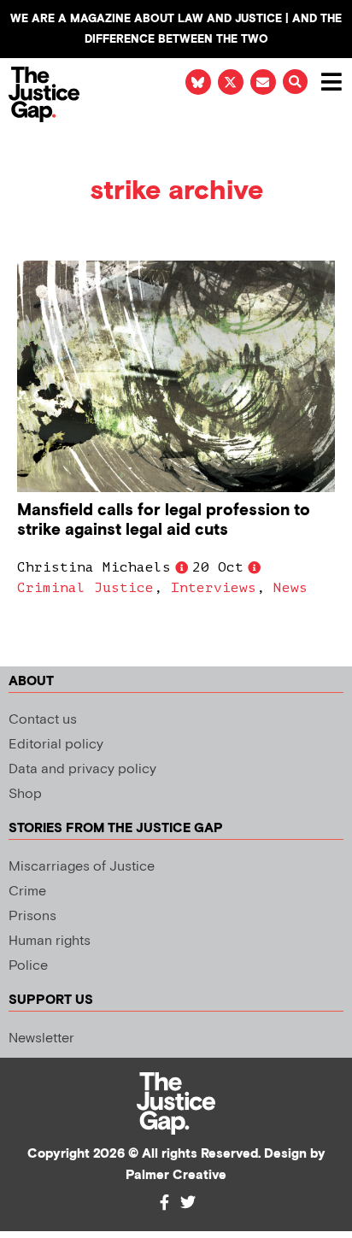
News (290, 588)
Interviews (213, 588)
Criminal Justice (85, 588)
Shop (25, 794)
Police (28, 966)
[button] (295, 82)
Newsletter (41, 1038)
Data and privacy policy (82, 769)
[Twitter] (188, 1202)
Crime (27, 892)
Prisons (32, 916)
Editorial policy (56, 745)
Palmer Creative (176, 1175)
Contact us (43, 720)
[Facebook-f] (164, 1202)
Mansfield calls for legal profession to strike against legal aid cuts (163, 520)
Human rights (50, 941)
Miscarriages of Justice (82, 867)
